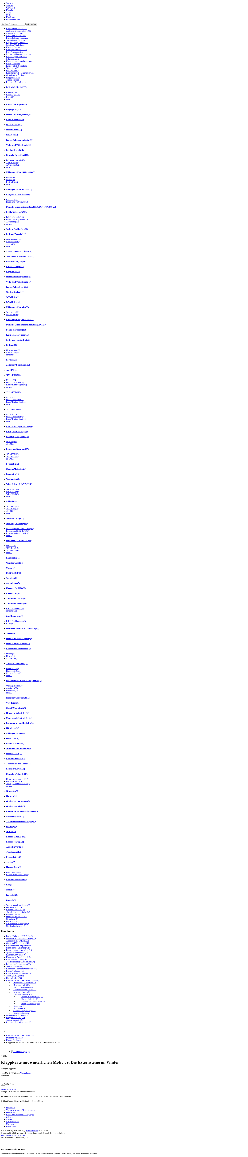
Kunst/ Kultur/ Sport (16, 402)
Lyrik (10, 97)
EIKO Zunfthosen (15, 608)
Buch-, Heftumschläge (17, 431)
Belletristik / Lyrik (16, 87)
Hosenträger (13, 671)
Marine (10, 180)
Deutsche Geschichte (17, 155)
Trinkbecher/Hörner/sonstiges (21, 821)
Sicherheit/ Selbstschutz (18, 698)
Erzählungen (13, 95)
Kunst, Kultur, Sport (17, 287)
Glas (9, 885)
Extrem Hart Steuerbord (18, 649)
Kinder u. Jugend (15, 266)
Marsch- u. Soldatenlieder (19, 718)
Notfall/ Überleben (16, 708)
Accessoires (12, 658)
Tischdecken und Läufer (18, 764)
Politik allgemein (15, 217)
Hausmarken (13, 867)
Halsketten (12, 690)
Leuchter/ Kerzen (15, 769)
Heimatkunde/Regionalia (18, 114)
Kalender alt (13, 593)
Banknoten (12, 474)
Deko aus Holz (14, 754)
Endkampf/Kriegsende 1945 (20, 319)
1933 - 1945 (13, 409)
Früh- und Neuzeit (15, 160)
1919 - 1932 (13, 392)
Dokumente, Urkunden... (19, 541)
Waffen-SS (12, 314)
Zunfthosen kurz (14, 616)
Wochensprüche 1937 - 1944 (20, 529)
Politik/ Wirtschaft (16, 212)
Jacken (10, 633)
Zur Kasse (21, 1135)
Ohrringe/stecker (14, 686)
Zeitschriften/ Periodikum (19, 251)
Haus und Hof (14, 130)
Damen (10, 654)
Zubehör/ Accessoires (17, 663)
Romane (11, 92)
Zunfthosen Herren (16, 603)
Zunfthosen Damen (15, 598)
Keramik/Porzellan (16, 759)
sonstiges (11, 611)
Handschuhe (12, 668)
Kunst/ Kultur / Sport (16, 385)
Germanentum (13, 239)
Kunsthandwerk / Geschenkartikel (20, 1035)
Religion (11, 345)
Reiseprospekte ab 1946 (17, 533)
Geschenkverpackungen (18, 801)
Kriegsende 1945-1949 (18, 194)
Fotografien (12, 464)
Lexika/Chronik (15, 150)
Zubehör (11, 900)
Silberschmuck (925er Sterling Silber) (24, 681)
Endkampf (12, 199)
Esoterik (11, 360)
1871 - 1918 (13, 375)
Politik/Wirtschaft (15, 743)
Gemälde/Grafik (14, 563)
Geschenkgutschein (15, 806)
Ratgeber (12, 135)
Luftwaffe (12, 182)
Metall (10, 890)
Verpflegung (12, 703)
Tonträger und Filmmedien (18, 784)
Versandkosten (26, 1073)
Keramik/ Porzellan (16, 880)
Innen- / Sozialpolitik (17, 219)
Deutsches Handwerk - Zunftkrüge (22, 628)
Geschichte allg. (15, 292)
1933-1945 (12, 456)
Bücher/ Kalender (14, 781)
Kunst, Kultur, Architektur (19, 140)
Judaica (10, 244)
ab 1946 (11, 444)
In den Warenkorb (8, 1089)
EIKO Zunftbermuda (16, 621)
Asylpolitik (12, 222)
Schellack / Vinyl (15, 518)
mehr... (9, 99)
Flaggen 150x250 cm (16, 837)
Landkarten (13, 558)
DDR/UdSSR (13, 573)
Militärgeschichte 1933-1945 (20, 172)
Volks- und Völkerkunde (18, 145)
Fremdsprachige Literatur (19, 426)
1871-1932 (12, 454)
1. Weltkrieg (13, 165)
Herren (10, 656)
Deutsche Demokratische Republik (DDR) (26, 325)
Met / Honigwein (15, 816)
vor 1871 (11, 370)
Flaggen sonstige (15, 842)
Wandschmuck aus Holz (18, 748)
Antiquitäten (13, 583)
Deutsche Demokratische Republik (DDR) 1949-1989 (31, 207)
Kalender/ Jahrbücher (17, 335)
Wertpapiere (13, 479)
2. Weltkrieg (13, 302)
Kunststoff (12, 895)
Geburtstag (12, 791)
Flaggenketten (13, 857)
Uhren (10, 568)
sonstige (10, 355)
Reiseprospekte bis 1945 (17, 531)
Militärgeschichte (15, 733)
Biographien (13, 109)
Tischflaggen (13, 852)
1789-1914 (12, 162)
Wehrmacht (12, 312)
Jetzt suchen (31, 24)
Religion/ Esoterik (16, 234)
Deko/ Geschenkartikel (17, 779)
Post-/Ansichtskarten (17, 449)
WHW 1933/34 (13, 489)
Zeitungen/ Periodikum (18, 365)
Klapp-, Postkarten (13, 1040)
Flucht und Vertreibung (17, 202)
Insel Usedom (13, 872)
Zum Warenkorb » (8, 1135)
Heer (10, 177)
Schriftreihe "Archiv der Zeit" (20, 256)
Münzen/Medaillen (16, 469)
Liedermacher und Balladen (20, 723)
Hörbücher (12, 728)
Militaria (11, 380)
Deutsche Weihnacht (17, 774)
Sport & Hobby (14, 125)
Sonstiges (11, 578)
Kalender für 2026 (16, 588)
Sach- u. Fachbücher (17, 229)
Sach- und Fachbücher (18, 340)
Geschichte (12, 738)
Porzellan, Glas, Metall (17, 436)
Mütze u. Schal (14, 673)
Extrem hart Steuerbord (17, 875)
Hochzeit (11, 796)
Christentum (13, 242)
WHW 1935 (12, 492)
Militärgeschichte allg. (17, 307)
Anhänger (12, 688)
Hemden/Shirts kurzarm (18, 644)
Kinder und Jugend (16, 104)
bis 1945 (11, 442)
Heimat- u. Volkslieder (17, 713)
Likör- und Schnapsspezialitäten (22, 811)
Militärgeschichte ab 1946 (19, 189)
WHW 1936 (12, 494)
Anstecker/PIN (14, 847)
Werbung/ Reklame (17, 523)
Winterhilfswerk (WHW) (19, 484)
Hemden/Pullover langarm (19, 639)
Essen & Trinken (15, 120)
